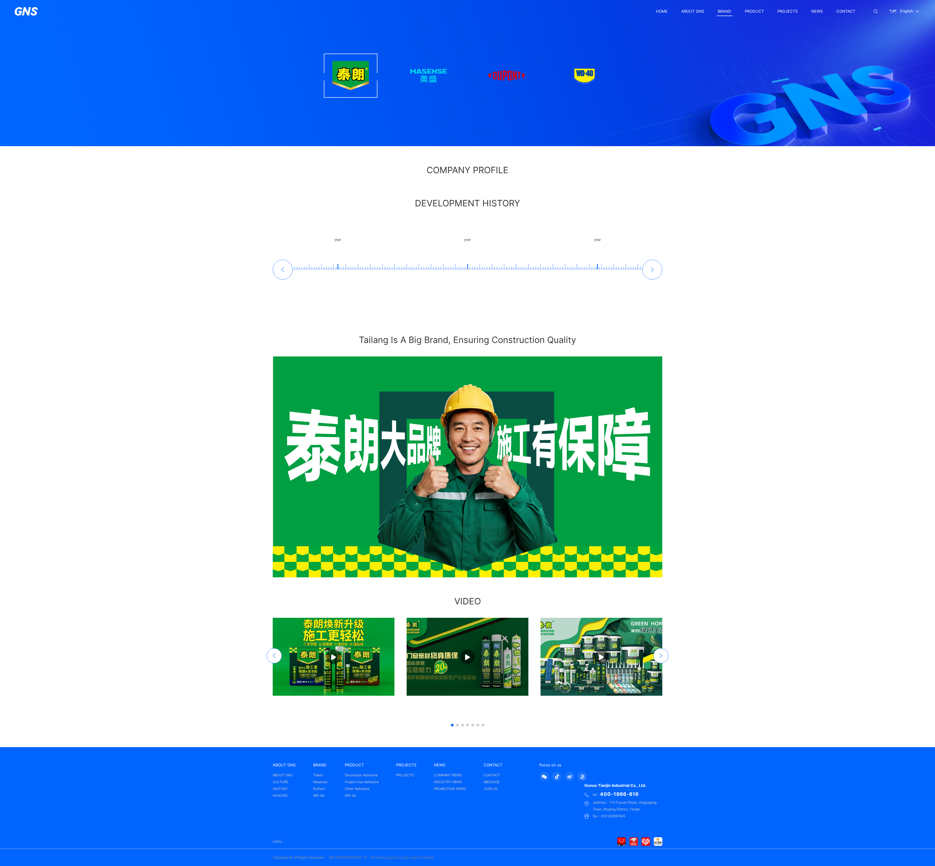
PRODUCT (754, 11)
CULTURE (280, 782)
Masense (320, 782)
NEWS (817, 11)
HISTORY (280, 789)
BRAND (724, 11)
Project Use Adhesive (362, 782)
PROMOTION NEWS (450, 789)
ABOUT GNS (692, 11)
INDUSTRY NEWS (448, 782)
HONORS (280, 795)
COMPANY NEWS (448, 775)
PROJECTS (787, 11)
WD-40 (319, 795)
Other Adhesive (357, 789)
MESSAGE (491, 782)
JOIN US (490, 789)
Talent (318, 775)
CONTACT (845, 11)
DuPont (319, 789)
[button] (652, 270)
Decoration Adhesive (361, 775)
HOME (662, 11)
